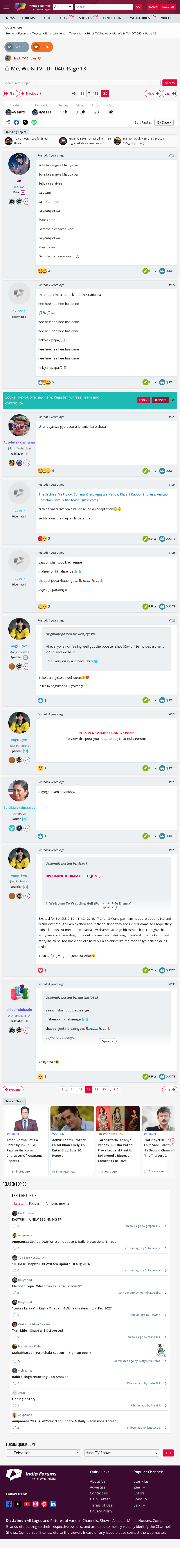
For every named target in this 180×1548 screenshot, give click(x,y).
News (10, 18)
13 (88, 1089)
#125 (172, 553)
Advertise (98, 1487)
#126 (172, 620)
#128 (172, 782)
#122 (172, 285)
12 (80, 1089)
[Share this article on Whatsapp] (34, 122)
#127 (172, 714)
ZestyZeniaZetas (149, 1361)
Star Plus (141, 1481)
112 (116, 1089)
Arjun (21, 1393)
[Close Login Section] (173, 400)
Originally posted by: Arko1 (66, 863)
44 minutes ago (124, 1361)
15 (104, 1089)
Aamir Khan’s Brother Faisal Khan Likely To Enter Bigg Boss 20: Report (69, 1148)
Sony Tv (140, 1499)
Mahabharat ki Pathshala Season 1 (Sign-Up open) (51, 1352)
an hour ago (133, 1226)
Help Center (100, 1499)
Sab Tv (139, 1505)
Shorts (85, 18)
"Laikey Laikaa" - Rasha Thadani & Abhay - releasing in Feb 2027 (62, 1308)
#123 (172, 417)
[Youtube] (27, 1504)
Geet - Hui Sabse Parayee (34, 1324)
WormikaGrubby (149, 1293)
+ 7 (26, 828)
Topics (47, 18)
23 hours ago (134, 1383)
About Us (98, 1481)
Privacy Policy (101, 1511)
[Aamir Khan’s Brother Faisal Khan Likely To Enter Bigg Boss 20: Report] (72, 1118)
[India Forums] (32, 7)
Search (170, 83)
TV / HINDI (13, 1134)
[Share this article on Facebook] (16, 122)
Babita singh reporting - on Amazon (40, 1377)
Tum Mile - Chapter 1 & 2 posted (37, 1330)
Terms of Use (101, 1505)
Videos (166, 18)
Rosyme (155, 1315)
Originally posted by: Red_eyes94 (70, 634)
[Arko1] (8, 111)
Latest (18, 1203)
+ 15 (26, 462)
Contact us (99, 1493)
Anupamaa (25, 1235)
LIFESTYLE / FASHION (110, 1134)
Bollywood (25, 1280)
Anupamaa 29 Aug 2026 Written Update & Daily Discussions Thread (64, 1421)
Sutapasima (152, 1248)
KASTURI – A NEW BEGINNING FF (36, 1219)
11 (72, 1089)
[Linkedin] (53, 1504)
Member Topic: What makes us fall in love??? (47, 1286)
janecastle (153, 1427)
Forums (28, 18)
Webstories (140, 18)
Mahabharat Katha (29, 1346)
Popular (34, 1203)
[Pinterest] (44, 1504)
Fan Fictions (25, 1213)
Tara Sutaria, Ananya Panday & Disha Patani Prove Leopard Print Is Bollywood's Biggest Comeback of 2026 (115, 1150)
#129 (172, 850)
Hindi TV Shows (25, 58)
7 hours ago (138, 1315)
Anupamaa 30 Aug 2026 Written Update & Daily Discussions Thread (64, 1241)
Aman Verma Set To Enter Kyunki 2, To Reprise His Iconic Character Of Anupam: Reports (24, 1150)
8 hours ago (134, 1427)
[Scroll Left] (7, 141)
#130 (172, 984)
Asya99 (155, 1405)
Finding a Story (24, 1399)
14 (96, 1089)
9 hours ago (138, 1405)
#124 (172, 485)
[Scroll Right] (172, 141)
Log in (117, 738)
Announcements (57, 1203)
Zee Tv (139, 1487)
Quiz (64, 18)
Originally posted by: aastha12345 (72, 997)
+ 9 (26, 201)
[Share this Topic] (8, 122)
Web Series (25, 1370)
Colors (139, 1493)
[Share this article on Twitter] (25, 122)
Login (153, 7)
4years (18, 112)
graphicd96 (153, 1226)
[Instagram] (35, 1504)
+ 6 (26, 666)
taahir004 (154, 1337)
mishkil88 (154, 1383)
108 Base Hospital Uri (32, 1257)
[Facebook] (9, 1504)
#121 (172, 155)
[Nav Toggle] (6, 7)
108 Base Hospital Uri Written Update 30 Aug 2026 (51, 1264)
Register (168, 7)
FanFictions (113, 18)
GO (138, 7)
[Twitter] (18, 1504)
